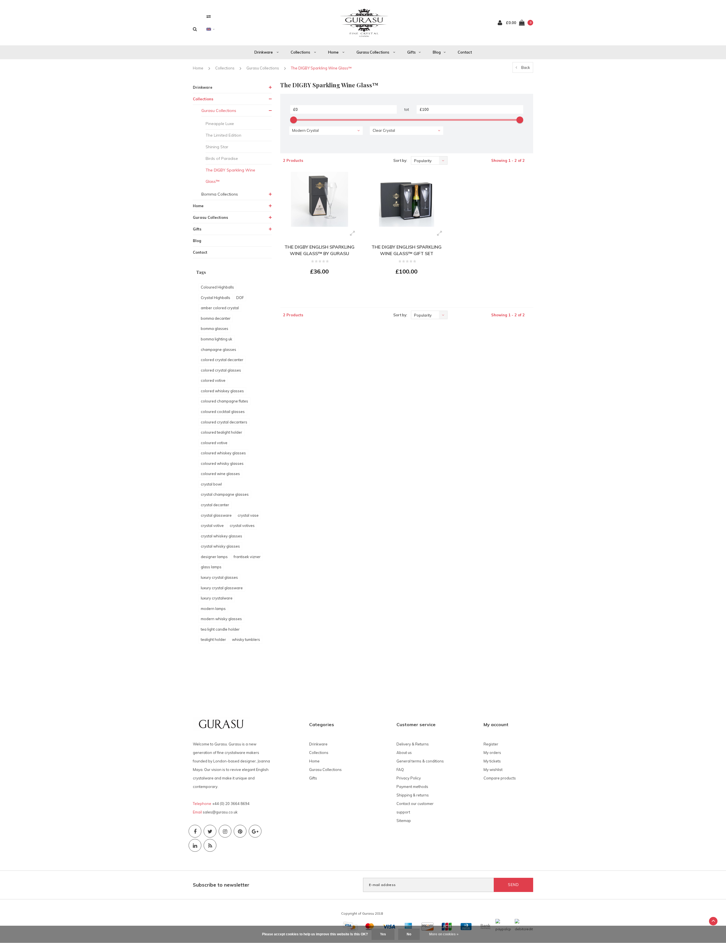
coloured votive (214, 442)
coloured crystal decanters (224, 422)
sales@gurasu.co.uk (220, 812)
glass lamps (211, 567)
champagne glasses (218, 349)
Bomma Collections (219, 194)
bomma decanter (216, 318)
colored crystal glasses (221, 370)
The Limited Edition (223, 135)
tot (406, 109)
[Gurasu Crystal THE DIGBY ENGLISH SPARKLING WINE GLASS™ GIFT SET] (406, 199)
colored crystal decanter (222, 359)
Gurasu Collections (373, 52)
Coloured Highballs (217, 287)
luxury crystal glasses (219, 577)
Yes (383, 934)
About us (404, 752)
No (409, 934)
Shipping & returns (412, 795)
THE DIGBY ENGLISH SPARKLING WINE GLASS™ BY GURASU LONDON (319, 251)
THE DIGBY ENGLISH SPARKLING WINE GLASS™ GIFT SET (407, 250)
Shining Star (217, 146)
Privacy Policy (408, 778)
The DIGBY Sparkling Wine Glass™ (321, 68)
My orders (492, 752)
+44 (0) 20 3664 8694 (231, 803)
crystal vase (248, 515)
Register (491, 744)
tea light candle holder (220, 629)
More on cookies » (444, 934)
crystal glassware (216, 515)
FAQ (400, 769)
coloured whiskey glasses (223, 453)
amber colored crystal (220, 308)
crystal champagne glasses (225, 494)
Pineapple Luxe (220, 123)
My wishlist (493, 769)
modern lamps (213, 608)
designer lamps (214, 556)
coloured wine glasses (220, 473)
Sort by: (400, 160)
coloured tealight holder (221, 432)
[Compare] (208, 16)
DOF (240, 297)
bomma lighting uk (216, 339)
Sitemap (403, 820)
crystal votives (242, 525)
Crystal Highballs (215, 297)
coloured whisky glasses (222, 463)
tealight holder (213, 639)
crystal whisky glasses (220, 546)
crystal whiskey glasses (221, 536)
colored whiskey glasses (222, 391)
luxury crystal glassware (222, 588)
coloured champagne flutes (224, 401)
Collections (301, 52)
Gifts (411, 52)
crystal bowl (211, 484)
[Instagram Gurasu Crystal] (225, 831)
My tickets (492, 761)
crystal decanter (215, 505)
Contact (465, 52)
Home (333, 52)
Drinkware (264, 52)
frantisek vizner (247, 556)
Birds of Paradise (222, 158)
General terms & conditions (420, 761)
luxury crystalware (217, 598)
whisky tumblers (246, 639)
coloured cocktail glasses (223, 411)
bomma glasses (214, 328)
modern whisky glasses (221, 618)
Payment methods (412, 786)
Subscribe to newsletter (221, 885)
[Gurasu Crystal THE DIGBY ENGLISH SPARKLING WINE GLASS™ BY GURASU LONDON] (319, 199)
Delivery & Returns (412, 744)
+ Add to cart (316, 287)
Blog (437, 52)
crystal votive (212, 525)
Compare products (500, 778)
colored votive (213, 380)
